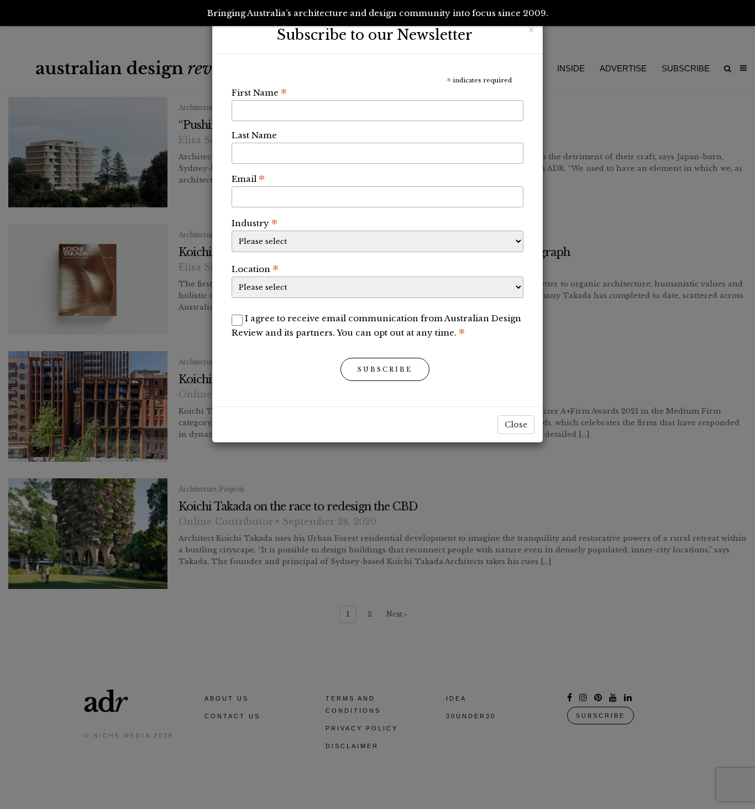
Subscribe (385, 369)
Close (516, 425)
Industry (254, 223)
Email (248, 179)
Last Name (254, 135)
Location (255, 269)
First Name (259, 92)
